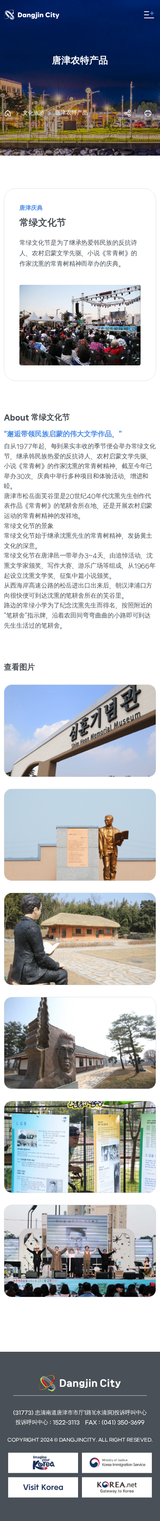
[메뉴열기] (149, 15)
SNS (128, 113)
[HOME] (8, 113)
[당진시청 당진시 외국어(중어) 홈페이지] (38, 15)
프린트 (148, 113)
